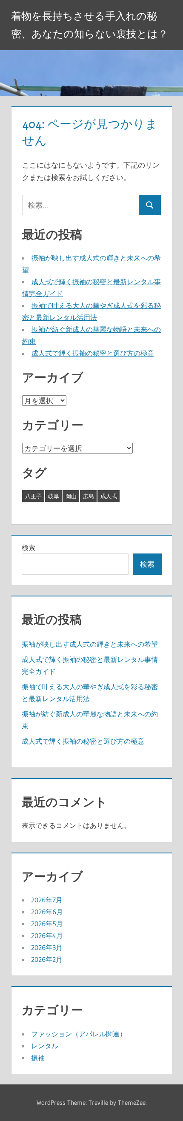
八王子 (33, 496)
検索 (28, 547)
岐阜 (53, 496)
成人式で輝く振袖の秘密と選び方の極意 (92, 353)
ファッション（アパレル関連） (78, 1034)
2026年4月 (47, 935)
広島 (88, 496)
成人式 (108, 496)
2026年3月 (47, 947)
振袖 (38, 1057)
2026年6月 (47, 911)
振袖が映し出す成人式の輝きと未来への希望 (90, 644)
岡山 (71, 496)
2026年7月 (47, 900)
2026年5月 (47, 923)
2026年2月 (47, 959)
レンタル (44, 1045)
